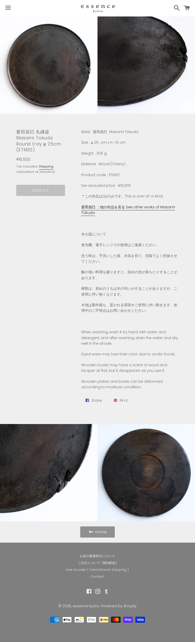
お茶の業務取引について (97, 556)
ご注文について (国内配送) (97, 563)
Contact (97, 576)
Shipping (46, 166)
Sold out (40, 190)
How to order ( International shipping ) (97, 569)
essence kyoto (86, 606)
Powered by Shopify (119, 606)
